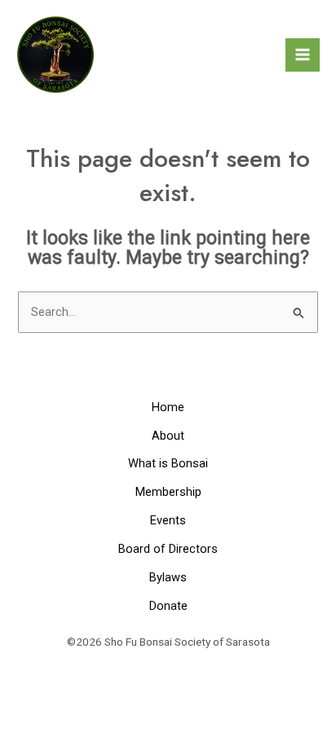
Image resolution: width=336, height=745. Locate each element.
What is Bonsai (168, 463)
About (168, 435)
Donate (168, 605)
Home (168, 407)
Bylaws (168, 577)
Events (168, 520)
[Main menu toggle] (302, 55)
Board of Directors (168, 548)
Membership (168, 491)
